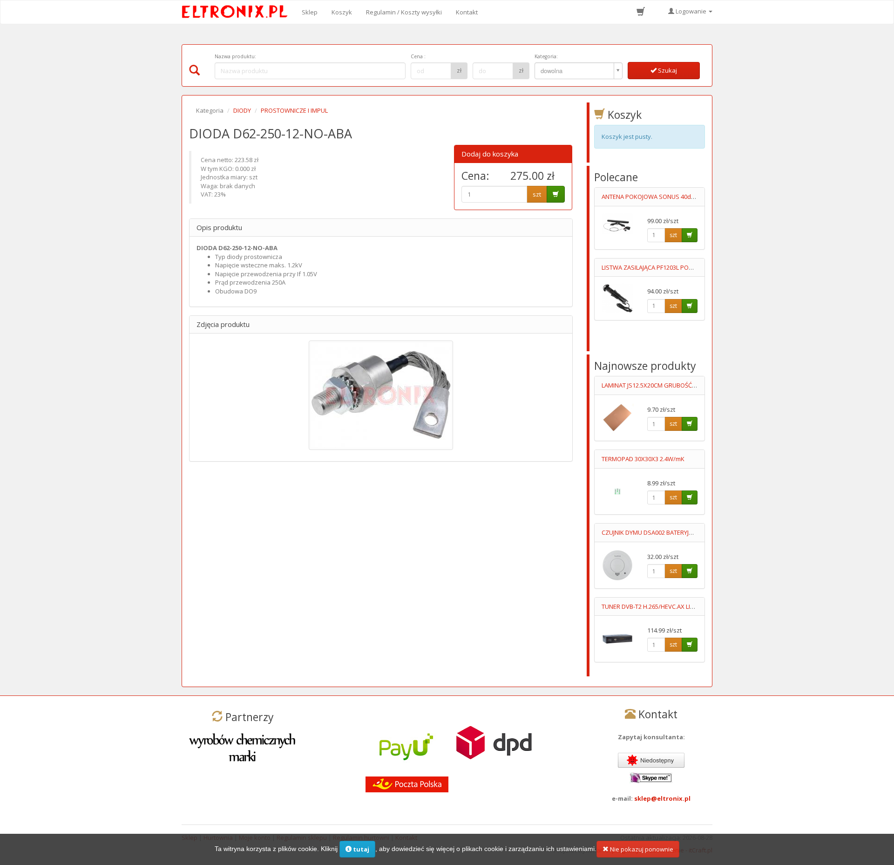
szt (537, 194)
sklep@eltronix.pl (662, 798)
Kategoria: (546, 56)
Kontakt (467, 12)
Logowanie (691, 11)
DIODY (242, 110)
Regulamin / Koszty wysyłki (404, 12)
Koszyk (342, 12)
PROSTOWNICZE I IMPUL (294, 110)
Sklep (310, 12)
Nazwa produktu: (235, 56)
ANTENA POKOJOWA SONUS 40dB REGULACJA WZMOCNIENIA (686, 196)
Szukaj (667, 70)
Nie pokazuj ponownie (641, 849)
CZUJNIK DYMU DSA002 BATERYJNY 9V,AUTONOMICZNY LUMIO (687, 532)
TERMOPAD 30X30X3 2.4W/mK (643, 459)
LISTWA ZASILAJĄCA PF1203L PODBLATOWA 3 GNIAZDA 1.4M (684, 267)
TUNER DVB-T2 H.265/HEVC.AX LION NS (655, 606)
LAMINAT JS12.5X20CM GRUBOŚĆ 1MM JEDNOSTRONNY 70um (686, 385)
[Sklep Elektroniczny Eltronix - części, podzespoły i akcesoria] (237, 12)
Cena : (418, 56)
